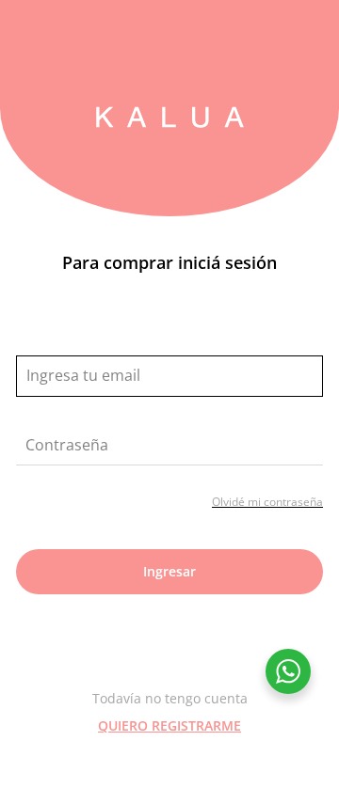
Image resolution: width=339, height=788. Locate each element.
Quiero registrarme (169, 725)
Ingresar (169, 571)
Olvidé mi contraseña (267, 502)
